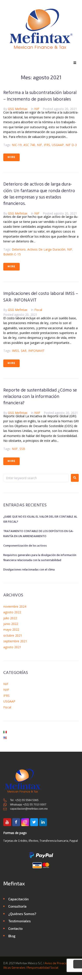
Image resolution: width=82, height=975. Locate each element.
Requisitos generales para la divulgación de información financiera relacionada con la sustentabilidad (39, 558)
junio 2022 (10, 624)
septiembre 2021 (15, 641)
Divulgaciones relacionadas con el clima (29, 569)
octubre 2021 (12, 635)
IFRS (47, 145)
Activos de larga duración (46, 249)
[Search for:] (36, 478)
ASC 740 (29, 145)
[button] (75, 63)
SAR (23, 350)
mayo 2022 (11, 629)
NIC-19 (17, 145)
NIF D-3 (71, 145)
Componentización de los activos (25, 545)
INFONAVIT (36, 350)
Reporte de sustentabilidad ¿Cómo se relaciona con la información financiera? (40, 397)
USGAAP (58, 145)
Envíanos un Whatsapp (77, 964)
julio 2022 (10, 618)
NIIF (37, 413)
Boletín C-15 (12, 254)
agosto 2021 (12, 647)
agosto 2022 (12, 612)
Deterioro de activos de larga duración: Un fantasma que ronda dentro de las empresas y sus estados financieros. (39, 194)
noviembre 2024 (14, 606)
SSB (22, 449)
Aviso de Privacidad (58, 963)
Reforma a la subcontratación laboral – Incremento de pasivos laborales (40, 96)
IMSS (15, 350)
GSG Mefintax (17, 109)
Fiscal (38, 310)
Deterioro (19, 249)
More (11, 157)
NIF (36, 109)
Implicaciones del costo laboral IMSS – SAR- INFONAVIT (40, 297)
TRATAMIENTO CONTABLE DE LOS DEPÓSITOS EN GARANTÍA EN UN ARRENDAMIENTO (38, 534)
